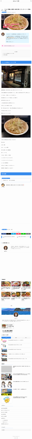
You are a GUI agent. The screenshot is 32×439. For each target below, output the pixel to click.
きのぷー (5, 251)
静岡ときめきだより (5, 423)
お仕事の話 (4, 414)
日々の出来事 (4, 416)
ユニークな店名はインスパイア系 (9, 53)
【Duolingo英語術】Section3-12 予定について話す (15, 344)
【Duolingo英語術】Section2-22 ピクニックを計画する (15, 340)
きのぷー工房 (16, 1)
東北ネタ (3, 418)
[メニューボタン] (1, 1)
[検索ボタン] (31, 1)
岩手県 (9, 229)
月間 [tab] (25, 337)
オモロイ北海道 (4, 412)
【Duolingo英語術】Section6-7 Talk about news (14, 349)
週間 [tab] (16, 337)
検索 (11, 305)
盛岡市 (11, 229)
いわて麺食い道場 (4, 12)
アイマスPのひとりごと (6, 410)
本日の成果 (5, 54)
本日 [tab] (6, 337)
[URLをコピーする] (28, 234)
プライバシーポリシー (16, 436)
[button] (3, 234)
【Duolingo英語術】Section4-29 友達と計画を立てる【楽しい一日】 (17, 358)
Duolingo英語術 (4, 408)
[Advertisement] (16, 216)
